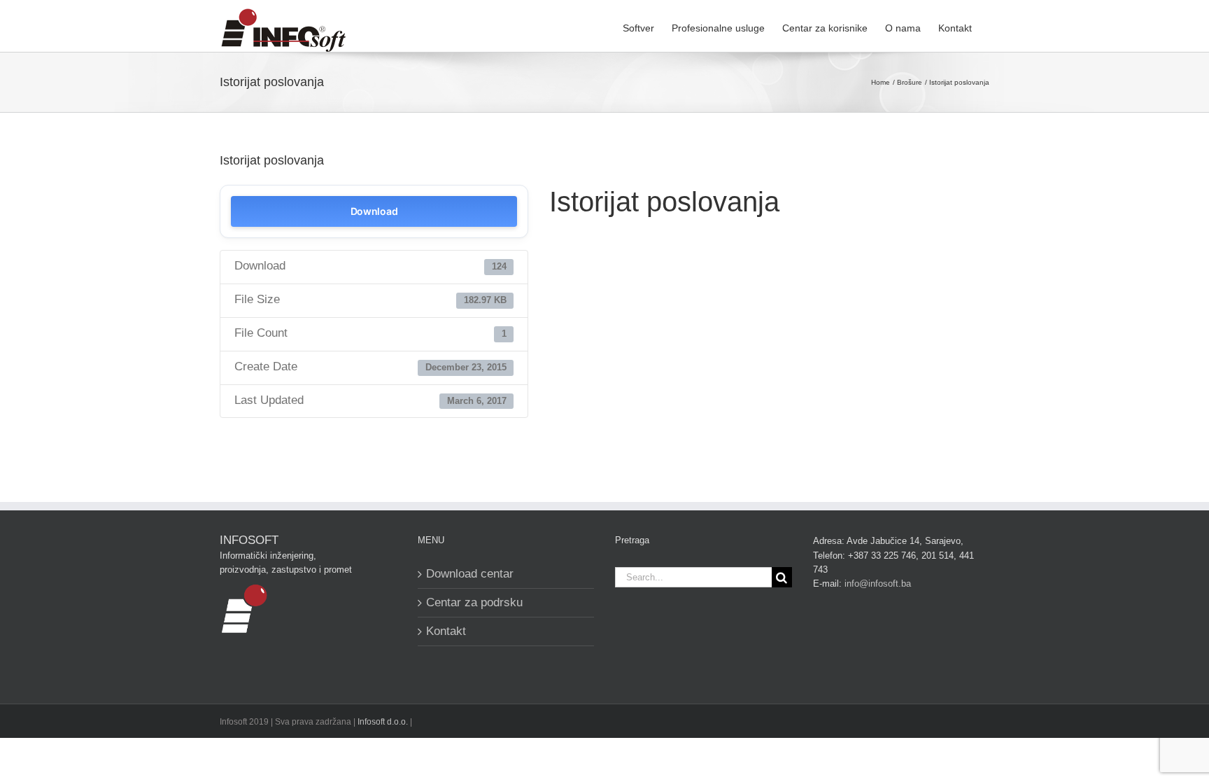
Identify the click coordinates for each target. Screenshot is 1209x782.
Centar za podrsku (474, 602)
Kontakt (446, 631)
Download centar (470, 573)
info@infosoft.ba (877, 583)
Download (374, 211)
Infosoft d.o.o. (383, 722)
